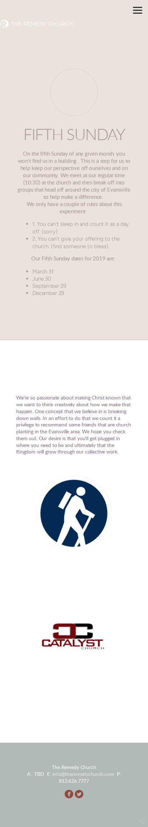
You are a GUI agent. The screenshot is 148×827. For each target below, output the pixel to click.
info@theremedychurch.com (83, 774)
